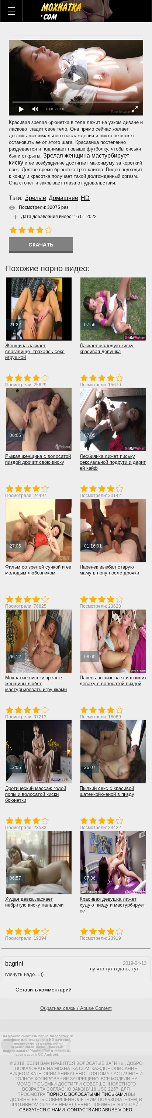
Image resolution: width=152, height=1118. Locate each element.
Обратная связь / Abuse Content (76, 1008)
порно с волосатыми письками (86, 1094)
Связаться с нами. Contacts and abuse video (75, 1109)
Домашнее (63, 198)
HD (85, 198)
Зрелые (35, 198)
